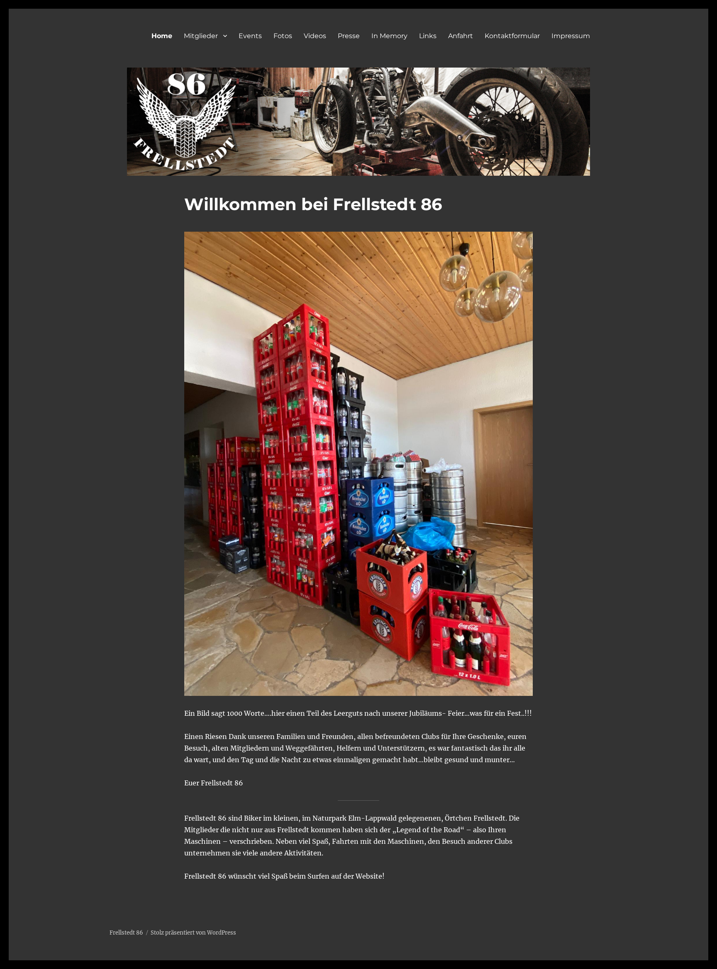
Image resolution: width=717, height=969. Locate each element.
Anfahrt (460, 36)
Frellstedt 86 (126, 932)
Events (250, 36)
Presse (349, 36)
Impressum (570, 36)
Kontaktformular (512, 36)
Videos (315, 36)
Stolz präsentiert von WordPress (193, 932)
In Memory (389, 36)
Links (428, 36)
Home (161, 36)
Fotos (282, 36)
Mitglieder (201, 36)
